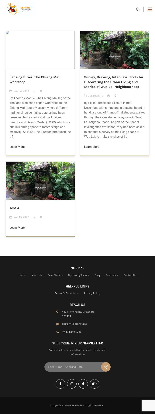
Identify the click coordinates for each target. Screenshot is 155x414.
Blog (97, 275)
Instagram (73, 388)
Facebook (61, 388)
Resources (112, 275)
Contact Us (130, 275)
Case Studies (55, 275)
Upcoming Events (78, 275)
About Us (36, 275)
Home (22, 275)
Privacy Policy (92, 293)
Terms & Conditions (66, 293)
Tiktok (84, 388)
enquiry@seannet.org (74, 324)
